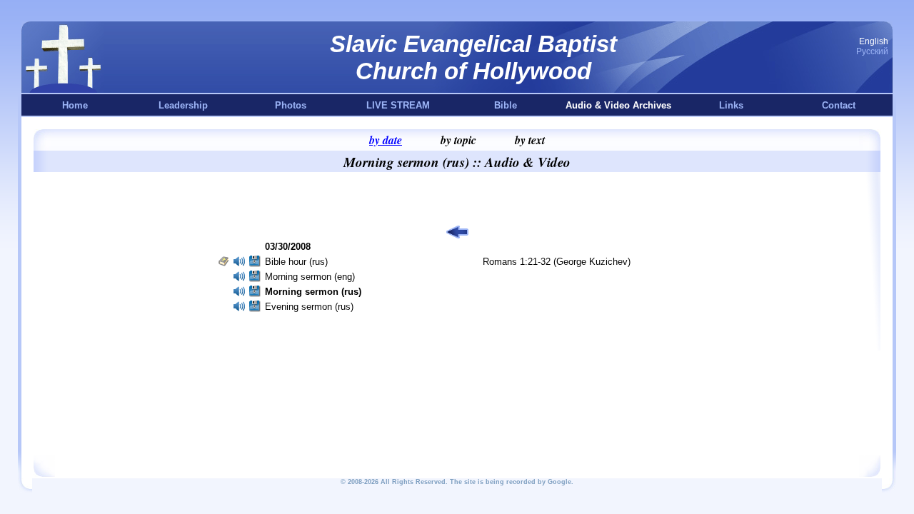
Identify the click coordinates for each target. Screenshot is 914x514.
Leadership (183, 105)
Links (731, 105)
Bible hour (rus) (296, 261)
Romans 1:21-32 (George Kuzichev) (557, 261)
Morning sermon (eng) (310, 276)
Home (75, 105)
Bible (505, 105)
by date (385, 140)
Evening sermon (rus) (309, 306)
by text (530, 140)
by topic (458, 140)
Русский (872, 51)
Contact (838, 105)
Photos (290, 105)
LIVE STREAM (398, 105)
